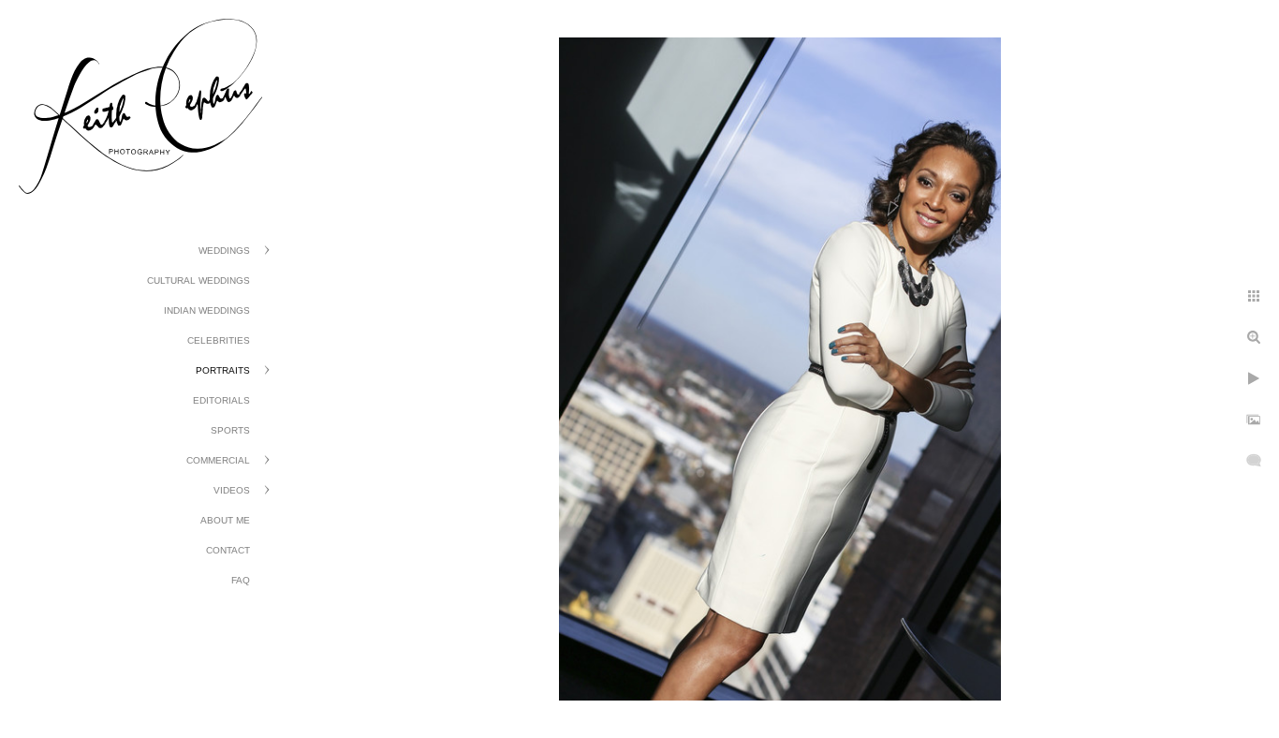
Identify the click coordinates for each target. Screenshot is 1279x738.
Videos (231, 490)
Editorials (221, 400)
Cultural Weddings (198, 280)
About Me (225, 520)
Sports (230, 430)
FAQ (240, 580)
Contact (228, 550)
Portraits (223, 370)
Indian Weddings (207, 310)
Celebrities (218, 340)
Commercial (218, 460)
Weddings (224, 250)
